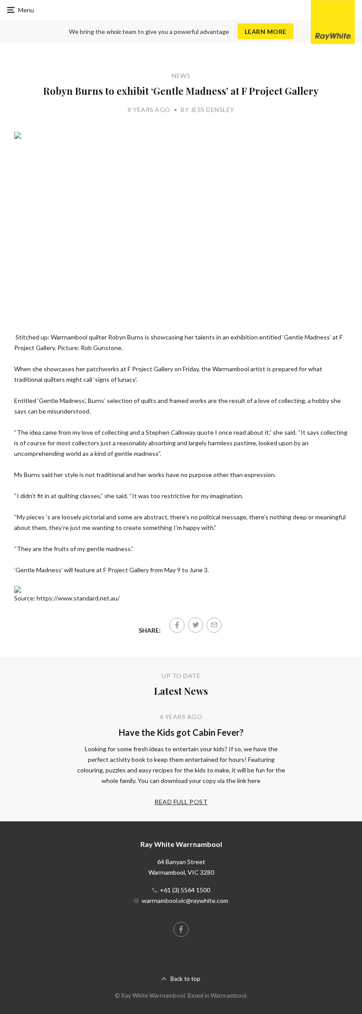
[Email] (214, 625)
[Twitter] (195, 625)
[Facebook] (177, 625)
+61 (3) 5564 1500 (185, 890)
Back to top (185, 978)
